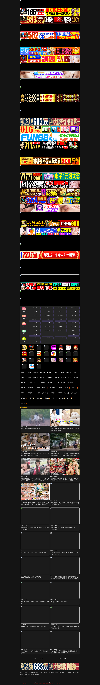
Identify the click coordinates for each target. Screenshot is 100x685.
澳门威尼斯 (74, 393)
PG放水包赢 (49, 377)
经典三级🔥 (24, 398)
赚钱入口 (55, 398)
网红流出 (61, 319)
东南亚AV (73, 315)
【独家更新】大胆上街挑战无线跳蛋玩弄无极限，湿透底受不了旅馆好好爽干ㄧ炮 (64, 652)
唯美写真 (61, 330)
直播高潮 (57, 377)
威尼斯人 (23, 372)
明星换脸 (47, 326)
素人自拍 (73, 311)
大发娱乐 (23, 388)
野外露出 (73, 319)
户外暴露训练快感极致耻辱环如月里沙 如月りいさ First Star (64, 553)
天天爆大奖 (30, 393)
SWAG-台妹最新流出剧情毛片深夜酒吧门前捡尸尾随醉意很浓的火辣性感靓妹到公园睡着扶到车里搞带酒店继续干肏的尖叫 (65, 578)
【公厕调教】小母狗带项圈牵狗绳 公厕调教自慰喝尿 (34, 652)
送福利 (75, 372)
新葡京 (22, 377)
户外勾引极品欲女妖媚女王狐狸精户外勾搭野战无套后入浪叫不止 (65, 429)
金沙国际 (37, 393)
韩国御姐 (47, 315)
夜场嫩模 (56, 382)
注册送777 (68, 372)
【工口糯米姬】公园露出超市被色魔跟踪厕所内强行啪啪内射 (65, 627)
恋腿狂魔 (73, 323)
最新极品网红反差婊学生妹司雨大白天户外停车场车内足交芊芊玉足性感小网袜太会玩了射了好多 (35, 479)
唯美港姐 (61, 315)
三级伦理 (34, 311)
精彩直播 (63, 377)
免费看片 (53, 393)
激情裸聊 (60, 388)
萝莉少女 (73, 307)
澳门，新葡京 (45, 393)
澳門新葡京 (30, 388)
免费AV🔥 (69, 398)
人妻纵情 (61, 338)
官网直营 (42, 372)
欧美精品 (61, 307)
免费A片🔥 (31, 398)
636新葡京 (52, 388)
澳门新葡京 (70, 382)
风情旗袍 (34, 326)
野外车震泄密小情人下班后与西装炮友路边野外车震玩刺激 (35, 528)
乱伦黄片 (36, 382)
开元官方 (23, 393)
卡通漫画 (34, 330)
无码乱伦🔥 (75, 388)
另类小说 (34, 341)
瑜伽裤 (60, 326)
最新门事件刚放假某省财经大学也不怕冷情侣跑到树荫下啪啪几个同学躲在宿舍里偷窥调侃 (65, 454)
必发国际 (63, 382)
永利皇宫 (37, 388)
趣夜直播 (50, 382)
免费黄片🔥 (67, 388)
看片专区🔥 (47, 398)
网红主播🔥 (24, 403)
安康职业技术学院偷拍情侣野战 (30, 429)
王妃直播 (30, 382)
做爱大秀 (60, 393)
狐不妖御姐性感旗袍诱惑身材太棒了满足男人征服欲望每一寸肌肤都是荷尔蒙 (35, 454)
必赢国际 (35, 377)
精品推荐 (34, 307)
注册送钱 (62, 372)
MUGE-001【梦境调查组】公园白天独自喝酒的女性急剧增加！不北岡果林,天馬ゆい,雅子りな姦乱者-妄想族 (35, 504)
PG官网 (29, 372)
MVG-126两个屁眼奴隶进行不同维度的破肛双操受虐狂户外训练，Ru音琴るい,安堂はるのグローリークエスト (64, 479)
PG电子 (55, 372)
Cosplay (60, 311)
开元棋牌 (36, 372)
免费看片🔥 (45, 388)
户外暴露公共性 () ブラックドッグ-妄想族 (33, 552)
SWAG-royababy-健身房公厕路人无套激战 (33, 626)
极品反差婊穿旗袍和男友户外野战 (31, 577)
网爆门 (73, 330)
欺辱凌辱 (34, 319)
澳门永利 (49, 372)
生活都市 (34, 338)
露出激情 (47, 330)
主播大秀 (23, 382)
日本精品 (47, 311)
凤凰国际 (42, 377)
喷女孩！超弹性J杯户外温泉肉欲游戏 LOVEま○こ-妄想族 (64, 528)
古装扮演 (34, 323)
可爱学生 (61, 323)
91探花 (47, 319)
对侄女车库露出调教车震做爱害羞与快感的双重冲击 (35, 602)
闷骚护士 (73, 326)
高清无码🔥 (62, 398)
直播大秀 (66, 393)
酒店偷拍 (76, 377)
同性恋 (73, 334)
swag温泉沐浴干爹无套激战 (59, 602)
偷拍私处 (43, 382)
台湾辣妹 (34, 315)
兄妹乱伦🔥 (39, 398)
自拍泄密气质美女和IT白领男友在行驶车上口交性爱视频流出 (65, 503)
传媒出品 (34, 334)
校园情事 (47, 338)
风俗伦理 (73, 338)
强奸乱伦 (47, 307)
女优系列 (47, 323)
